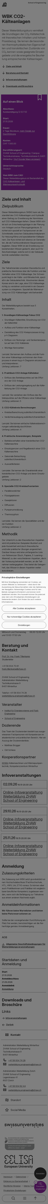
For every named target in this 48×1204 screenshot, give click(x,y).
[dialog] (24, 602)
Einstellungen (24, 625)
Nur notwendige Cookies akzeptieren (24, 616)
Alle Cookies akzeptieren (24, 608)
